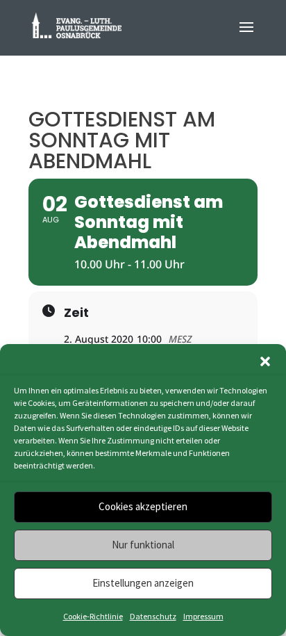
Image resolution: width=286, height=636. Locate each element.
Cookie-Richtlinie (93, 616)
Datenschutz (153, 616)
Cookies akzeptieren (143, 506)
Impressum (203, 616)
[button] (265, 361)
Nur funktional (143, 544)
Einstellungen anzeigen (143, 582)
